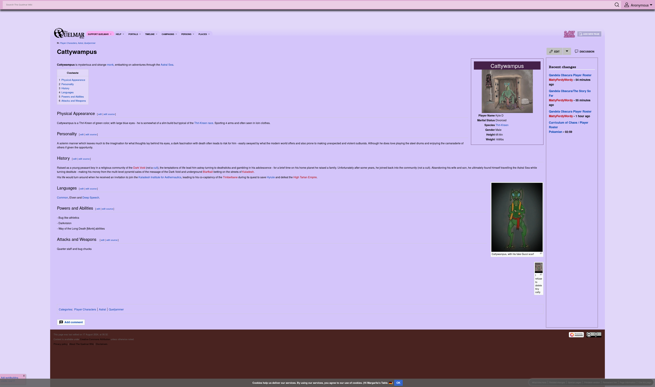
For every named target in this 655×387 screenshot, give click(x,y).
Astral (80, 42)
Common (62, 197)
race (210, 123)
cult (155, 168)
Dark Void (139, 168)
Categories (65, 309)
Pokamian (555, 132)
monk (110, 65)
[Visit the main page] (69, 33)
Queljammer (90, 42)
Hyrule (271, 177)
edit (100, 114)
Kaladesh (248, 172)
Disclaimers (101, 344)
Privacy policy (61, 344)
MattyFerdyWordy (561, 80)
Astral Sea (167, 65)
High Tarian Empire (305, 177)
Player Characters (68, 42)
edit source (109, 114)
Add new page (591, 33)
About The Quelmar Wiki (81, 344)
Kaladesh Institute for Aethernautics (160, 177)
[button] (71, 322)
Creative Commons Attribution (95, 339)
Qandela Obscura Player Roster (570, 75)
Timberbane (230, 177)
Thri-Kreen (502, 125)
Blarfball (208, 172)
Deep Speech (90, 197)
